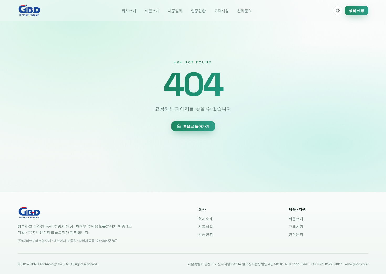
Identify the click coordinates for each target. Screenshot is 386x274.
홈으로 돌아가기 (196, 126)
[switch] (337, 10)
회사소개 (129, 10)
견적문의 (244, 10)
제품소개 (152, 10)
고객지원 (221, 10)
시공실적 (175, 10)
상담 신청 (356, 10)
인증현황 (198, 10)
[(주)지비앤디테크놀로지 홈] (29, 10)
